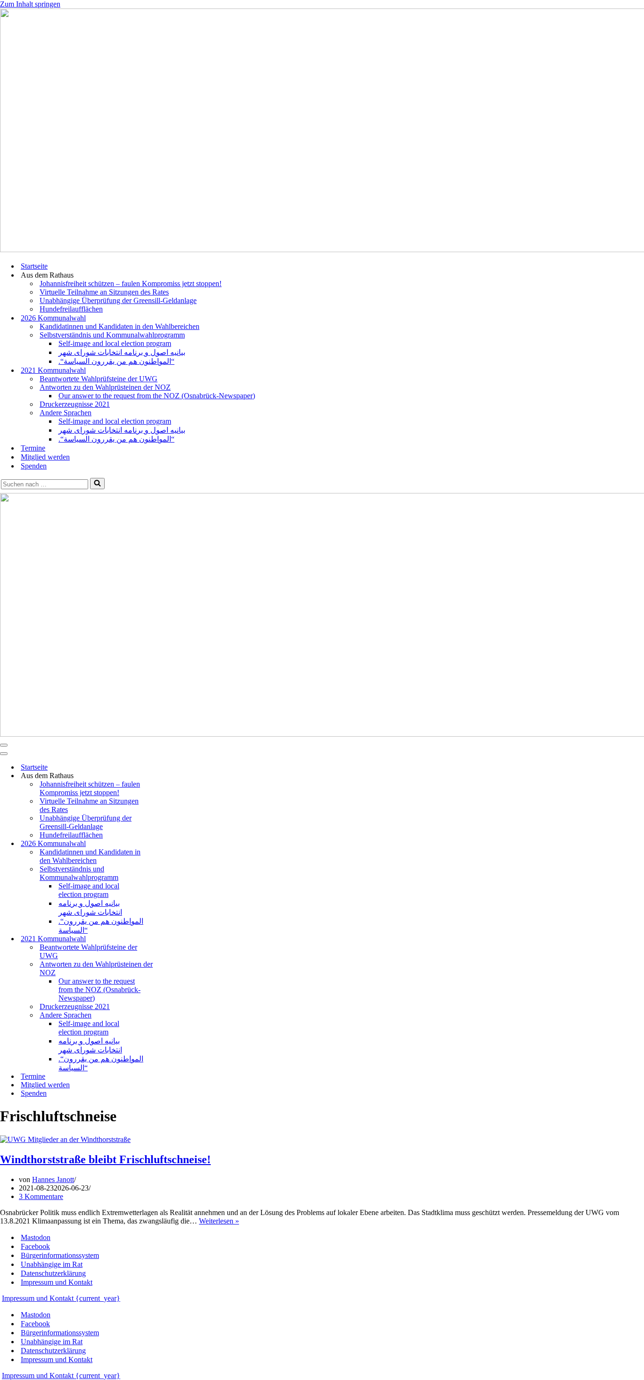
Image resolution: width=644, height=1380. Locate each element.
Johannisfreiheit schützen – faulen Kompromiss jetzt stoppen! (131, 283)
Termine (33, 448)
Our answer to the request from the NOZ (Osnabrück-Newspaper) (156, 396)
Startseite (34, 266)
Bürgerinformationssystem (60, 1255)
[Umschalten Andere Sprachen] (165, 1015)
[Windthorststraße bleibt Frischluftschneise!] (65, 1139)
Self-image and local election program (114, 343)
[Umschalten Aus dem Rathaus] (165, 776)
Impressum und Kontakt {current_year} (61, 1298)
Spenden (34, 466)
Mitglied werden (45, 457)
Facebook (35, 1246)
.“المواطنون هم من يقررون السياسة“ (116, 361)
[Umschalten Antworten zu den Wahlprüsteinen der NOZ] (165, 969)
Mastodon (35, 1237)
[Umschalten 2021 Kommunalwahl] (165, 939)
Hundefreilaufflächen (71, 309)
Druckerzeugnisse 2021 (75, 404)
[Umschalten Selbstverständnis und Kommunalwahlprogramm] (165, 874)
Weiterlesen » (219, 1221)
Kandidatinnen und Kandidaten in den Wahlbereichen (119, 326)
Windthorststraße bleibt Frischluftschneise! (105, 1159)
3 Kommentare (41, 1196)
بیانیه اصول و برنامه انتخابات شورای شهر (121, 352)
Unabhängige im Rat (52, 1264)
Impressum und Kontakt (56, 1282)
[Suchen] (97, 483)
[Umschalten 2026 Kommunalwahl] (165, 844)
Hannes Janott (53, 1179)
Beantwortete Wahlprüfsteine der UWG (98, 379)
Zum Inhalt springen (30, 4)
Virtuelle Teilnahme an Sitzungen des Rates (104, 292)
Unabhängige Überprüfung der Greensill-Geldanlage (118, 300)
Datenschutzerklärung (53, 1273)
